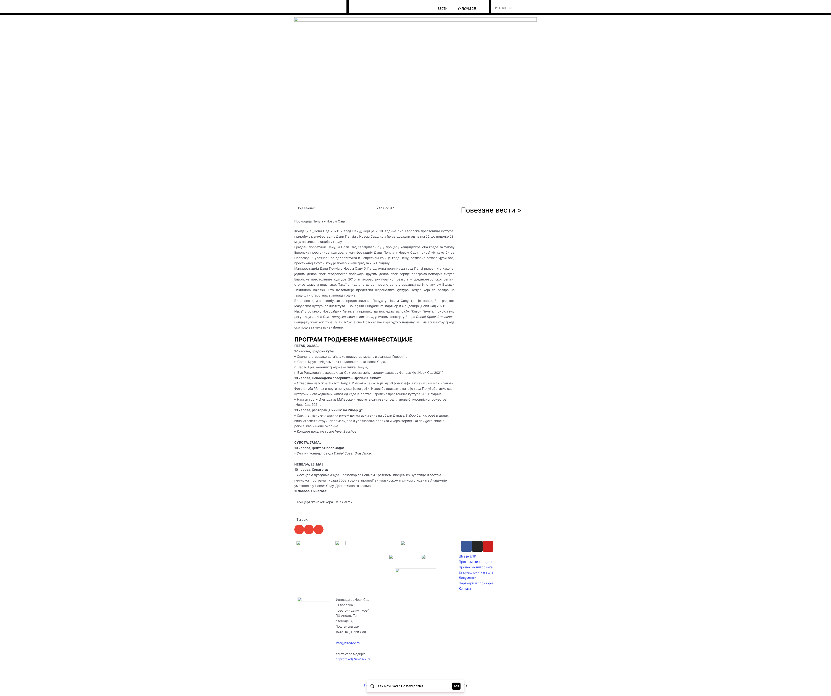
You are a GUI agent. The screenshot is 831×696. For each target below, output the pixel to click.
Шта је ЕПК (467, 556)
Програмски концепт (475, 562)
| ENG (510, 8)
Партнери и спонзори (476, 583)
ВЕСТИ (442, 8)
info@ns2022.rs (347, 643)
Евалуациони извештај (476, 572)
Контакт (465, 588)
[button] (525, 8)
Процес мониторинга (476, 567)
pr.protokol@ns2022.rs (352, 659)
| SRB (502, 8)
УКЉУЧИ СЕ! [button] (467, 8)
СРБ (495, 8)
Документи (467, 578)
